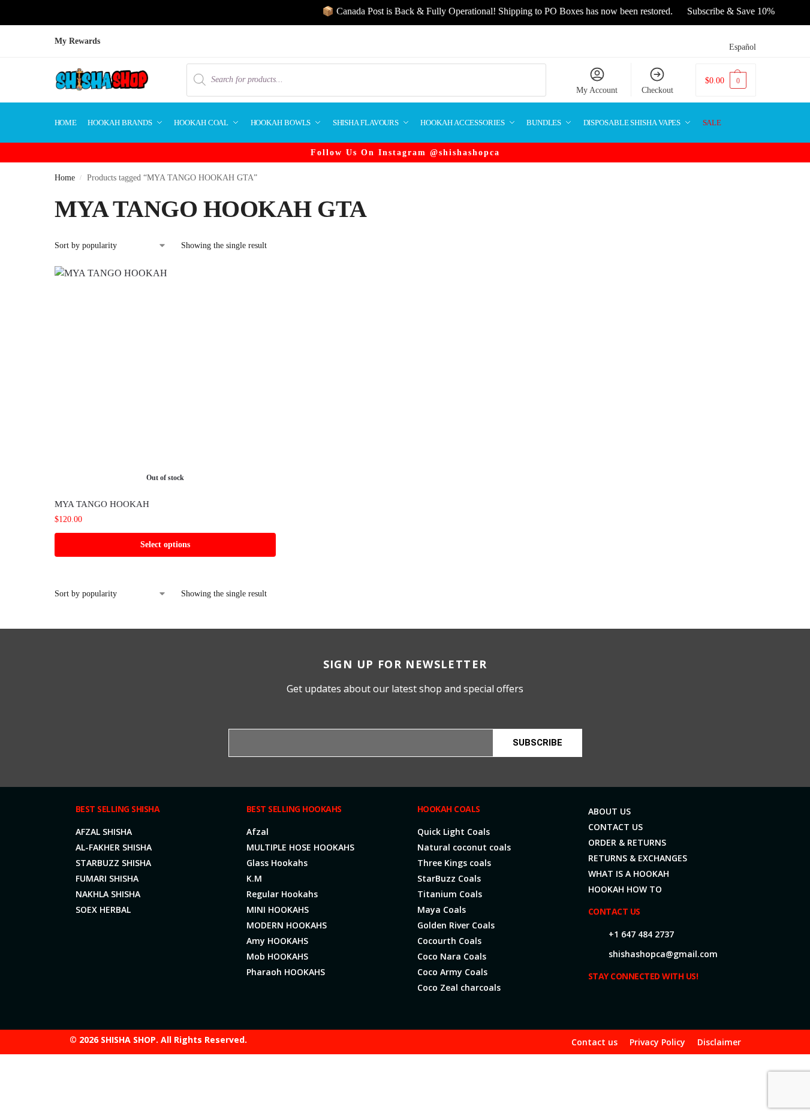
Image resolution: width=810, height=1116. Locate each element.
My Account (597, 90)
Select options (165, 544)
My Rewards (77, 41)
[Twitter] (617, 1002)
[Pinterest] (674, 1002)
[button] (725, 80)
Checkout (657, 90)
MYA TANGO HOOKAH (102, 504)
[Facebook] (597, 1002)
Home (65, 177)
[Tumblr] (693, 1002)
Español (742, 47)
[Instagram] (636, 1002)
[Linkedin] (655, 1002)
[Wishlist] (258, 284)
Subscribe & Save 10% (717, 11)
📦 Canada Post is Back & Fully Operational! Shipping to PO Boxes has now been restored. (484, 11)
